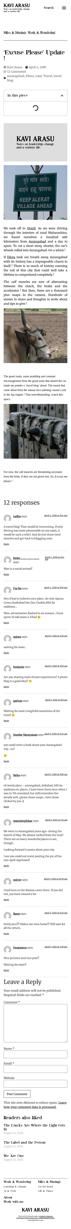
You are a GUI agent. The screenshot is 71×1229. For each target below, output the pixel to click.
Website (9, 1077)
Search (49, 7)
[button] (64, 8)
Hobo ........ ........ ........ (26, 558)
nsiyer (17, 879)
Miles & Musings (49, 1182)
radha (17, 516)
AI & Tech (10, 1191)
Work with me (14, 1201)
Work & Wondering (17, 1182)
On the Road (45, 1186)
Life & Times (45, 1191)
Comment (12, 1002)
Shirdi (31, 228)
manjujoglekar (22, 820)
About (8, 1197)
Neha (16, 775)
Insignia (18, 667)
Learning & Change (15, 1186)
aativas (17, 700)
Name (9, 1048)
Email (9, 1063)
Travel (47, 76)
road (38, 76)
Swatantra (20, 947)
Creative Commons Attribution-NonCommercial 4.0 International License (35, 1217)
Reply (6, 544)
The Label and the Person (25, 1143)
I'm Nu (17, 588)
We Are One (14, 1156)
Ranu (16, 913)
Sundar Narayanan (25, 734)
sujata (17, 636)
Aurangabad (37, 241)
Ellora (30, 76)
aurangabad (15, 76)
